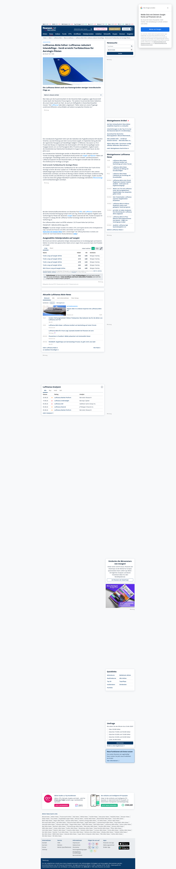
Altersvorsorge (98, 178)
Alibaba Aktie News (107, 832)
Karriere (44, 845)
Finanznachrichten (65, 817)
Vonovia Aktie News (118, 826)
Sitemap (44, 849)
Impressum (76, 843)
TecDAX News (93, 817)
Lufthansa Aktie (58, 38)
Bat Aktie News (46, 834)
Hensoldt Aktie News (48, 824)
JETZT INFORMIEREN (62, 805)
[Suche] (91, 29)
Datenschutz (76, 845)
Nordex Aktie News (104, 826)
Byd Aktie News (47, 826)
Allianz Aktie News (113, 820)
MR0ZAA (49, 272)
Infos (75, 234)
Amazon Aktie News (72, 820)
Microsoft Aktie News (48, 822)
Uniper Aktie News (59, 828)
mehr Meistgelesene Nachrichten (117, 148)
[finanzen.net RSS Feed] (95, 850)
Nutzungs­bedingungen (80, 849)
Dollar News (46, 818)
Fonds (64, 34)
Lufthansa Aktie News (111, 824)
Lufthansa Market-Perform (62, 397)
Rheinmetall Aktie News (104, 818)
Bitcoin (99, 24)
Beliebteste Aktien (125, 675)
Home (44, 38)
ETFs (70, 34)
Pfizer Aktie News (116, 828)
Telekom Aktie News (120, 832)
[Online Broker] (49, 30)
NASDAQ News (114, 817)
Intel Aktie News (47, 830)
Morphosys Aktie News (86, 828)
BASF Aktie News (47, 820)
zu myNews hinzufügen (50, 350)
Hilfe (58, 843)
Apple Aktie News (90, 822)
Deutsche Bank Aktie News (75, 822)
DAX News (76, 817)
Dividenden (123, 684)
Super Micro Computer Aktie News (88, 834)
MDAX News (84, 817)
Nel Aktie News (46, 832)
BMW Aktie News (58, 834)
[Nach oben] (131, 867)
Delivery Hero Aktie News (92, 832)
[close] (168, 8)
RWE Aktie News (87, 824)
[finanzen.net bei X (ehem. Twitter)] (89, 847)
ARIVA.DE (86, 867)
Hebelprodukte (88, 34)
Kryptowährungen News (66, 818)
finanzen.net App (108, 843)
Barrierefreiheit (77, 855)
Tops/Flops (122, 681)
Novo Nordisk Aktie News (101, 828)
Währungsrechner (108, 845)
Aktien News (55, 817)
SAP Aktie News (61, 822)
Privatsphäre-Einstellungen (77, 852)
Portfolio (110, 688)
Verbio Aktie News (116, 834)
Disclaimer (76, 847)
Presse (44, 847)
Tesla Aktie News (118, 818)
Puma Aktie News (113, 830)
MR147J (99, 271)
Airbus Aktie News (125, 824)
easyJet (85, 156)
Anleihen (99, 34)
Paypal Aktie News (75, 824)
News (51, 34)
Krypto (115, 34)
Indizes (57, 34)
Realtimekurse (111, 678)
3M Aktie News (46, 836)
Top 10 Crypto (77, 24)
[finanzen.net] (49, 28)
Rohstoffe (107, 34)
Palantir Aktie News (59, 830)
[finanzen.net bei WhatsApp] (91, 850)
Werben (59, 845)
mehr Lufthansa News (50, 348)
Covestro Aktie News (73, 830)
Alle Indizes (122, 678)
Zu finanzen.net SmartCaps (120, 580)
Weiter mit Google (155, 29)
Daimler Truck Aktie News (60, 832)
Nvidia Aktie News (90, 818)
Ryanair (93, 156)
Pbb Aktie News (105, 834)
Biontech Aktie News (59, 826)
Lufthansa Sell (58, 404)
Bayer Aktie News (59, 820)
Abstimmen (120, 743)
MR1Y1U (95, 271)
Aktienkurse (111, 675)
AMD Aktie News (47, 828)
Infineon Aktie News (62, 824)
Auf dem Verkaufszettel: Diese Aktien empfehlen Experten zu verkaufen (118, 125)
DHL (80, 212)
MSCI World (64, 24)
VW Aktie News (57, 836)
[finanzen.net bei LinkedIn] (93, 847)
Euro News (54, 818)
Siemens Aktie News (86, 830)
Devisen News (125, 817)
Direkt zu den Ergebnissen (115, 746)
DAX (44, 24)
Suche (120, 53)
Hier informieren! (112, 761)
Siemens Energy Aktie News (87, 820)
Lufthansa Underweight (61, 401)
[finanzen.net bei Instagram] (89, 843)
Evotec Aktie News (71, 828)
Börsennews (46, 817)
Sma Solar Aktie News (76, 832)
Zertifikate (77, 34)
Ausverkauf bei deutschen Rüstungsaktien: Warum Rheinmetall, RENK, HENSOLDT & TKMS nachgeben (118, 134)
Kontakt (44, 843)
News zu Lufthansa (69, 38)
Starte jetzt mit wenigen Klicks (52, 232)
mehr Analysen (48, 413)
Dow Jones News (104, 817)
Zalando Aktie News (70, 834)
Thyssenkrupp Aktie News (75, 826)
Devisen (122, 34)
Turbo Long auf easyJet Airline (52, 256)
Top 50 (109, 681)
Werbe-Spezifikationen (64, 847)
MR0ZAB (45, 272)
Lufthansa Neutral (60, 407)
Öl (118, 24)
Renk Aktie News (99, 824)
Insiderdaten (111, 684)
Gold (126, 24)
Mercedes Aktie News (90, 826)
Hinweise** (74, 272)
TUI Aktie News (102, 820)
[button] (100, 29)
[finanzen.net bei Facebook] (93, 843)
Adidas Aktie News (125, 830)
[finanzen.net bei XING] (96, 847)
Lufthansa (55, 105)
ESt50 (53, 24)
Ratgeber (130, 34)
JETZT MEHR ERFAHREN (109, 805)
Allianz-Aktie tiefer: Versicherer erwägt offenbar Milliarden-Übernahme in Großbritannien (119, 144)
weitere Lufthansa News (114, 230)
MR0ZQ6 (54, 272)
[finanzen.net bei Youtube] (96, 843)
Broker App (106, 847)
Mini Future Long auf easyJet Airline (54, 268)
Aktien (45, 34)
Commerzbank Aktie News (105, 822)
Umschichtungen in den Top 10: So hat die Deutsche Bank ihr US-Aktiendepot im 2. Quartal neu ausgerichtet (119, 130)
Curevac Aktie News (100, 830)
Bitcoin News (79, 818)
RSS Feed (96, 348)
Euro (109, 24)
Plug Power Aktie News (121, 822)
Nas (89, 24)
